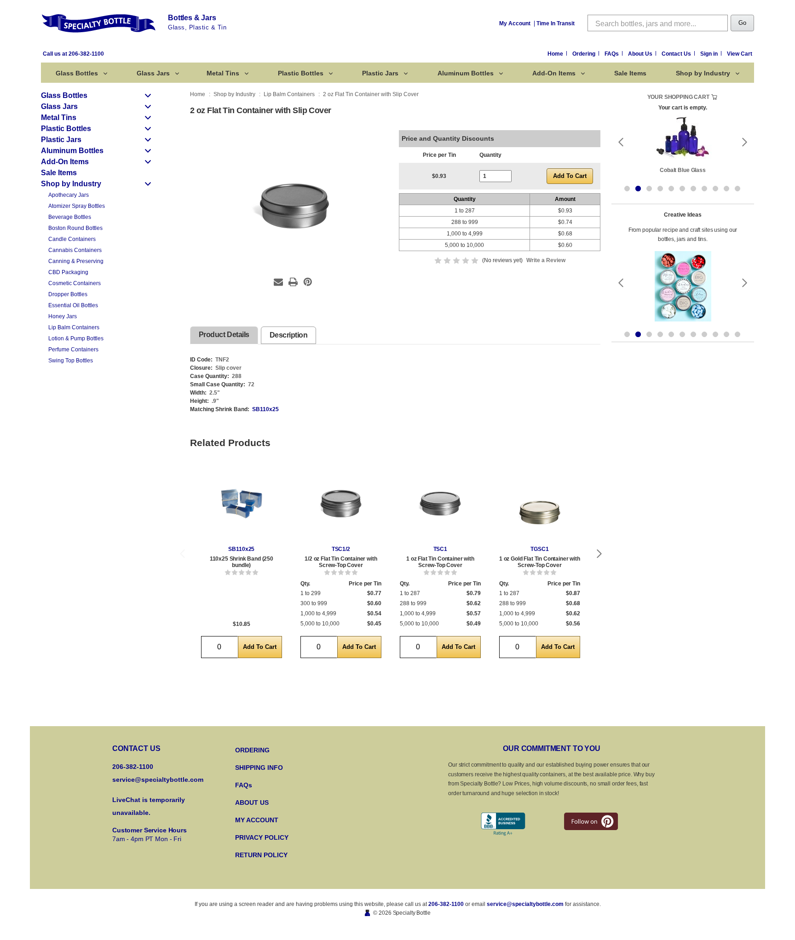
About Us (641, 54)
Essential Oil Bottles (73, 305)
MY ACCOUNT (256, 820)
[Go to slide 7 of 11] (693, 188)
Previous (182, 553)
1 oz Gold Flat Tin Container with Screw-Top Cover (539, 562)
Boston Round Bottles (75, 228)
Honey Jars (62, 316)
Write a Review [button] (545, 260)
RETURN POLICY (261, 855)
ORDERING (252, 750)
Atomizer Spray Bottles (76, 206)
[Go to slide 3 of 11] (649, 188)
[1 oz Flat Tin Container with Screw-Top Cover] (440, 504)
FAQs (612, 54)
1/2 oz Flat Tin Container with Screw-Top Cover (341, 562)
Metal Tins (223, 73)
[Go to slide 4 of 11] (660, 188)
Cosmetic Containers (74, 283)
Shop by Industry (703, 73)
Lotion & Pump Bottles (76, 338)
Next (599, 553)
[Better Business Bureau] (503, 824)
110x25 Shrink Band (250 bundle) (241, 562)
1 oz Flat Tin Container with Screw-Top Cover (440, 562)
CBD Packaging (68, 272)
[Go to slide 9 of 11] (715, 188)
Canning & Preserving (76, 261)
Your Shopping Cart (678, 97)
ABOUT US (252, 802)
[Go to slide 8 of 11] (704, 188)
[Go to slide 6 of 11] (682, 188)
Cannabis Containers (75, 250)
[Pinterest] (307, 282)
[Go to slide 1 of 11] (627, 188)
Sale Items (630, 73)
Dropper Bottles (67, 294)
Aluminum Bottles (466, 73)
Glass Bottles (77, 73)
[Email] (278, 282)
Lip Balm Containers (73, 327)
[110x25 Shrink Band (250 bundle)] (241, 504)
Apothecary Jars (68, 195)
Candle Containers (72, 239)
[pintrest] (591, 821)
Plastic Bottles (300, 73)
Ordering (584, 54)
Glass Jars (153, 73)
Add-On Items (554, 73)
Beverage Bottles (69, 217)
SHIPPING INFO (259, 767)
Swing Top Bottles (70, 360)
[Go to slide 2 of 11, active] (638, 188)
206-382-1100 (446, 904)
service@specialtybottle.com (157, 779)
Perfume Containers (73, 349)
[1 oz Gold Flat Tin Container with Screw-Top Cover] (540, 504)
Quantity (490, 155)
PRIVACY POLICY (261, 837)
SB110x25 (265, 409)
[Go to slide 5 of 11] (671, 188)
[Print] (293, 282)
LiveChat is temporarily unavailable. (148, 806)
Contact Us (677, 54)
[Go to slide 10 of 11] (726, 188)
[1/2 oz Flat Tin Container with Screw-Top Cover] (341, 504)
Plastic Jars (380, 73)
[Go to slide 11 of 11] (737, 188)
